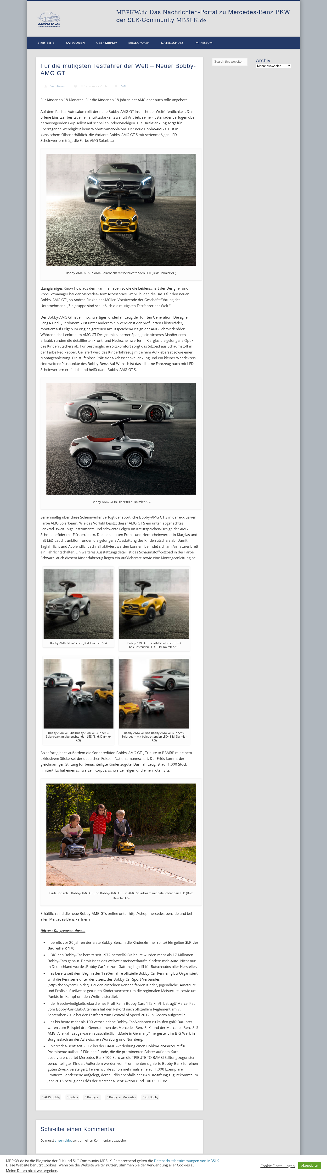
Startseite (46, 42)
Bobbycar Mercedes (122, 1097)
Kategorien (75, 42)
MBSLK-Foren (139, 42)
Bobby (73, 1097)
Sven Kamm (58, 86)
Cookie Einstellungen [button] (277, 1166)
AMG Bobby (52, 1097)
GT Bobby (151, 1097)
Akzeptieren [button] (309, 1165)
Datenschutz (172, 42)
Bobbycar (93, 1097)
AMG (124, 86)
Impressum (204, 42)
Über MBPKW (106, 42)
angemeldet (63, 1140)
